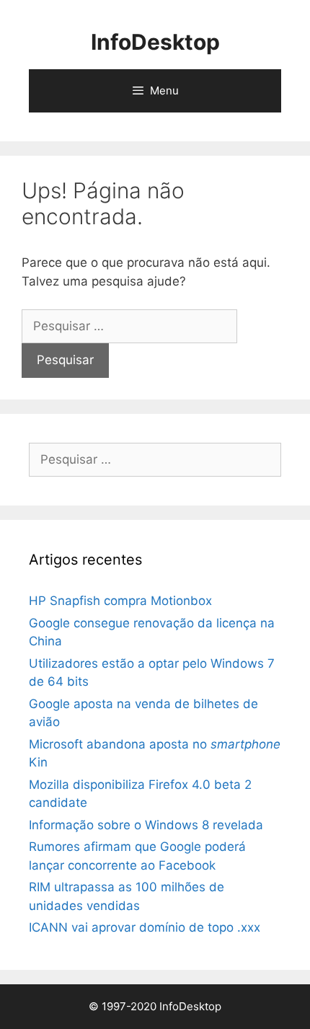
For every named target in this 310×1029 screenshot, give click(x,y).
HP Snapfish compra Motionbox (120, 600)
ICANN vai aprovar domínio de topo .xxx (144, 927)
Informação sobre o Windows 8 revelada (146, 825)
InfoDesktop (155, 42)
